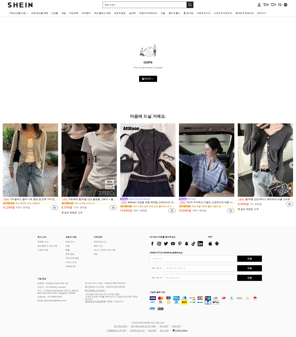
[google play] (216, 245)
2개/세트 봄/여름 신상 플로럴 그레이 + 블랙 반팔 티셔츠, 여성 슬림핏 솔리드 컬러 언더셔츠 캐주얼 (89, 199)
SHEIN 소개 (43, 242)
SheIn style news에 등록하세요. (166, 253)
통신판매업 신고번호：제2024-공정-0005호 (105, 287)
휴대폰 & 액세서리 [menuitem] (245, 13)
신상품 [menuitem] (54, 13)
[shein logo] (20, 4)
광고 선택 (164, 330)
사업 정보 (42, 278)
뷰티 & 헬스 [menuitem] (174, 13)
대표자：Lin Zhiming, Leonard (52, 287)
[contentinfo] (206, 300)
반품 (68, 246)
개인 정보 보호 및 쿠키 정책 (143, 326)
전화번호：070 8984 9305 (50, 297)
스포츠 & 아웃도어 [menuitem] (223, 13)
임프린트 (152, 330)
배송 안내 (70, 242)
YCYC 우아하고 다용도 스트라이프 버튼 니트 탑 (207, 202)
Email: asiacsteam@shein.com (52, 300)
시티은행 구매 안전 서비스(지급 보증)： (103, 294)
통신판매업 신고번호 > (95, 290)
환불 (68, 250)
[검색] (190, 5)
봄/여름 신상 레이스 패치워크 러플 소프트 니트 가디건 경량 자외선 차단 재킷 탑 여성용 (265, 199)
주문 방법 (70, 254)
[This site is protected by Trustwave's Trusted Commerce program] (152, 308)
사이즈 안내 (71, 262)
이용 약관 (176, 326)
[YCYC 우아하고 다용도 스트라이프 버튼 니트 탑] (206, 160)
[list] (177, 243)
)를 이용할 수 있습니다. (113, 301)
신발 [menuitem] (163, 13)
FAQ (96, 254)
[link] (266, 5)
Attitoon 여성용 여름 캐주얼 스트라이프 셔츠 (148, 202)
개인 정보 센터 (120, 326)
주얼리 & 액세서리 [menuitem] (148, 13)
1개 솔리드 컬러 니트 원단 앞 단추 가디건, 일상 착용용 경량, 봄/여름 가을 (30, 199)
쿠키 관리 (163, 326)
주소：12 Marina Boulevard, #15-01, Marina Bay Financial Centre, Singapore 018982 (58, 291)
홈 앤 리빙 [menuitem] (188, 13)
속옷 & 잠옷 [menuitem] (120, 13)
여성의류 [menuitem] (73, 13)
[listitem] (30, 168)
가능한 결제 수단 (157, 292)
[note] (72, 212)
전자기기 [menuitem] (261, 13)
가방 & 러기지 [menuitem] (204, 13)
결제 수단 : (98, 246)
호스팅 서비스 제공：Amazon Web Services (105, 283)
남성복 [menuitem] (132, 13)
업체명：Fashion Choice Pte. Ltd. (53, 283)
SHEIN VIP (71, 266)
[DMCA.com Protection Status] (160, 308)
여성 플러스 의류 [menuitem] (102, 13)
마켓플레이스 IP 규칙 (116, 330)
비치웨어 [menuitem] (86, 13)
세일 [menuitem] (63, 13)
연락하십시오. (100, 242)
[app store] (210, 245)
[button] (280, 5)
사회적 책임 (43, 250)
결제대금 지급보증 (94, 301)
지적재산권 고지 (137, 330)
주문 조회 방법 (72, 258)
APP (210, 237)
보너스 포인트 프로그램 (104, 250)
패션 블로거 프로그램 (47, 246)
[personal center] (259, 5)
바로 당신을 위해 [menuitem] (39, 13)
